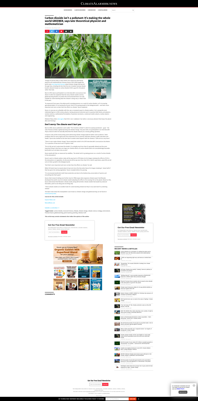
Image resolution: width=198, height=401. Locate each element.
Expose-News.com (50, 199)
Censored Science (68, 211)
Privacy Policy (99, 395)
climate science (92, 211)
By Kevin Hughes (129, 296)
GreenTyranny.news (50, 193)
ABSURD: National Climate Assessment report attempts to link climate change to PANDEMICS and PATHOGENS (136, 354)
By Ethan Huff (128, 254)
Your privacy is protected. (53, 236)
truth (84, 213)
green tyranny (68, 213)
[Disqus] (78, 315)
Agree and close (182, 392)
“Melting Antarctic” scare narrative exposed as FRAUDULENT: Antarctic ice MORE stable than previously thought (136, 276)
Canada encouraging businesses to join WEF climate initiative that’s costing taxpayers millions (135, 348)
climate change (83, 211)
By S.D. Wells (128, 260)
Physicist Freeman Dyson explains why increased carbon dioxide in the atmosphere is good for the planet (136, 282)
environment (106, 211)
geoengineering (68, 10)
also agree (61, 119)
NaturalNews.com (50, 203)
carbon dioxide (58, 211)
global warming (58, 213)
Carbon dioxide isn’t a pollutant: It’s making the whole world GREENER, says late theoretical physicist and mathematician (136, 252)
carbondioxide (92, 10)
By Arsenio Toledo (129, 363)
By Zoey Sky (128, 357)
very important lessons (58, 84)
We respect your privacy (91, 391)
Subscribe (133, 399)
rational (80, 213)
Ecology (100, 211)
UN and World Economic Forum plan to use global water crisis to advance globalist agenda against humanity (137, 323)
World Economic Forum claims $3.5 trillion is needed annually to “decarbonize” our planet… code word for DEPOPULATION (137, 343)
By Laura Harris (129, 351)
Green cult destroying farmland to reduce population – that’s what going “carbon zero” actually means (136, 317)
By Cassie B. (128, 266)
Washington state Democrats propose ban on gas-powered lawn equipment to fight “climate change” (137, 366)
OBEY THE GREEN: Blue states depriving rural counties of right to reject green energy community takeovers (137, 311)
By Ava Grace (128, 290)
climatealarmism (102, 10)
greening (75, 213)
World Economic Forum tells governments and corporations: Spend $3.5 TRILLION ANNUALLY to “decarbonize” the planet (136, 360)
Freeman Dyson (49, 213)
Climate (76, 211)
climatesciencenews (79, 10)
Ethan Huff (57, 28)
